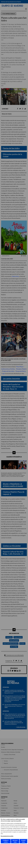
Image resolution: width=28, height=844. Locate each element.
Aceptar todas (23, 841)
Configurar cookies (6, 841)
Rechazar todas (15, 841)
